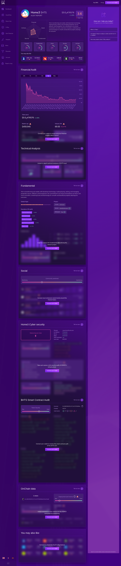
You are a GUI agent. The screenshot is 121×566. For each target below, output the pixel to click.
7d (30, 75)
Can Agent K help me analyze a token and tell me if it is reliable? (103, 34)
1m (36, 75)
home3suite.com (64, 208)
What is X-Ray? (94, 29)
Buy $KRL (95, 2)
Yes (62, 212)
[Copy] (82, 406)
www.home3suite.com (68, 330)
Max (54, 75)
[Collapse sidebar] (8, 563)
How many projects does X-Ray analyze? (100, 39)
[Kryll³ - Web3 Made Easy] (3, 4)
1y (48, 75)
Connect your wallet (112, 2)
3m (42, 75)
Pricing (102, 2)
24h (24, 75)
